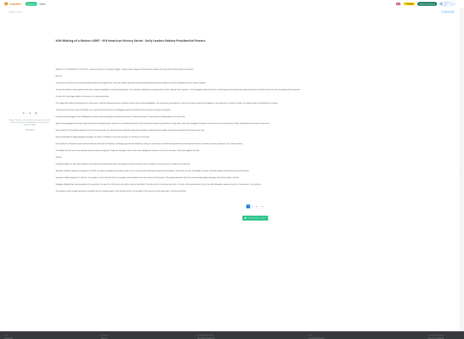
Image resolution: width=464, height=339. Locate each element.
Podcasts (18, 120)
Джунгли (104, 338)
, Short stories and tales (31, 120)
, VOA (43, 120)
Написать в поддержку (436, 338)
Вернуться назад (16, 12)
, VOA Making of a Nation (34, 122)
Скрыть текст (449, 12)
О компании (8, 338)
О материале (29, 129)
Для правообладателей (206, 338)
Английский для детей (316, 338)
